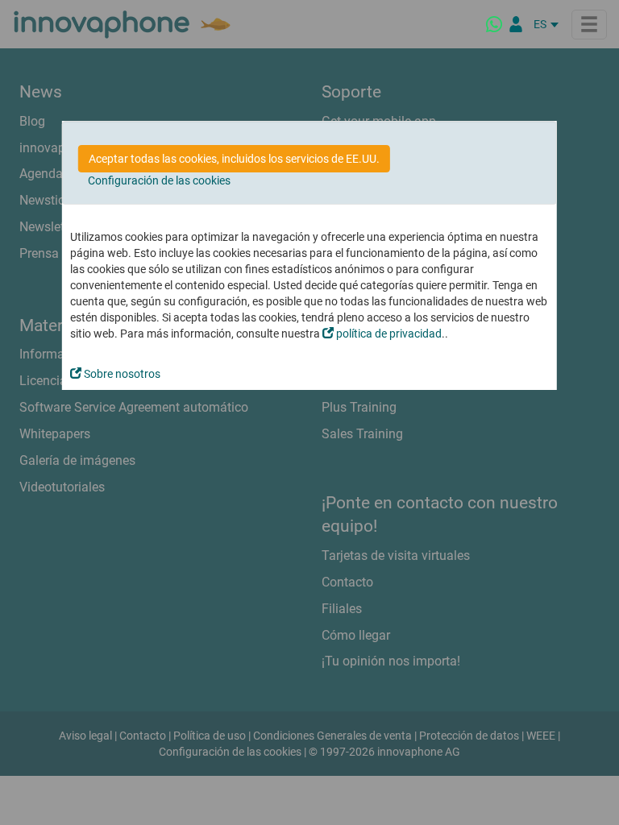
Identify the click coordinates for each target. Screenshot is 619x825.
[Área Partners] (516, 24)
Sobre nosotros (120, 373)
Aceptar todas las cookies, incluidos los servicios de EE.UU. (234, 158)
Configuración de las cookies (159, 180)
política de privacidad (388, 333)
